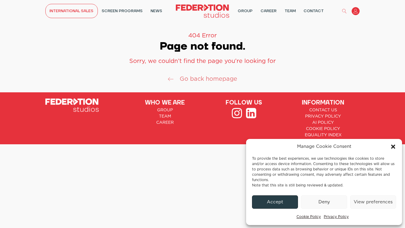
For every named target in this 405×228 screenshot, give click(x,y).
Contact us (323, 110)
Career (269, 11)
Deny (324, 202)
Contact (314, 11)
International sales (71, 11)
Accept (275, 202)
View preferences (373, 202)
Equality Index (323, 135)
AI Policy (323, 123)
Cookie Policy (308, 216)
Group (245, 11)
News (156, 11)
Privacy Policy (336, 216)
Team (290, 11)
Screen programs (122, 11)
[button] (393, 147)
